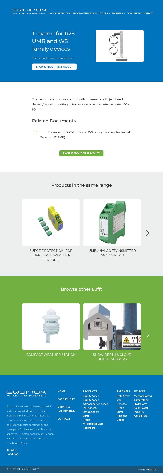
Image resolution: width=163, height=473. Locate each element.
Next (148, 236)
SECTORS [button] (103, 13)
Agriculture (141, 415)
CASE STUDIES (134, 13)
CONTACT (148, 13)
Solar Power (141, 407)
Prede (86, 419)
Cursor (152, 469)
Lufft (86, 415)
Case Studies (66, 399)
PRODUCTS (64, 13)
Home (61, 391)
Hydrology (140, 403)
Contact (63, 418)
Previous (16, 236)
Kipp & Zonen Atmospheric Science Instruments (95, 403)
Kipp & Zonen (91, 395)
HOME (53, 13)
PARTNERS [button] (117, 13)
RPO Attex (123, 395)
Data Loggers (91, 411)
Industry (139, 411)
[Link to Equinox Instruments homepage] (28, 11)
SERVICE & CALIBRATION (84, 13)
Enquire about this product (54, 66)
